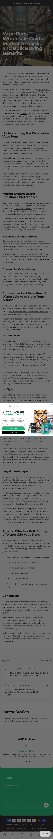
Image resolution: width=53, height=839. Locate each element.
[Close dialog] (52, 404)
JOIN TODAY (13, 428)
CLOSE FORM (13, 432)
